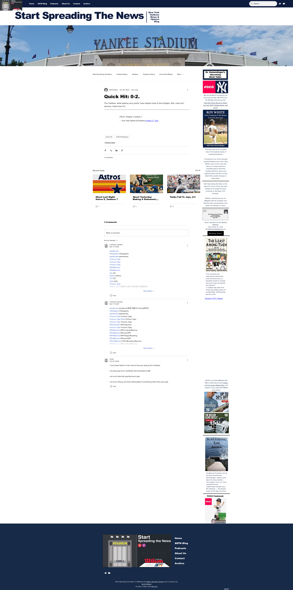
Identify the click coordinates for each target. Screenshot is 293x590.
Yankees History (149, 74)
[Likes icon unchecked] (111, 294)
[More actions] (187, 89)
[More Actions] (187, 244)
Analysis (135, 74)
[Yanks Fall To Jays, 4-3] (183, 182)
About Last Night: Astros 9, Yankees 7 (107, 197)
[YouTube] (284, 3)
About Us (180, 553)
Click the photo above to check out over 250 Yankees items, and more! (215, 105)
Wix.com (154, 586)
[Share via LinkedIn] (116, 149)
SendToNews (146, 584)
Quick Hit (109, 136)
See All (197, 169)
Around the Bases (166, 74)
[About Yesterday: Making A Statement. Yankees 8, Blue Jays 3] (146, 182)
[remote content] (146, 117)
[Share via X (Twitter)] (111, 149)
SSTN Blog (181, 543)
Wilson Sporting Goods (154, 582)
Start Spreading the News (102, 74)
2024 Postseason (122, 136)
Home (178, 538)
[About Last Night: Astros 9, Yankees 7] (109, 182)
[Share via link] (122, 149)
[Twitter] (280, 3)
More (179, 74)
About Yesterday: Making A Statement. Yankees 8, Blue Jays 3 (146, 197)
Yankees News (122, 74)
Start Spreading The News (79, 15)
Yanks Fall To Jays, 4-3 (182, 196)
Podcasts (180, 548)
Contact (180, 558)
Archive (179, 563)
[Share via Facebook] (105, 149)
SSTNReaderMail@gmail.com (216, 229)
